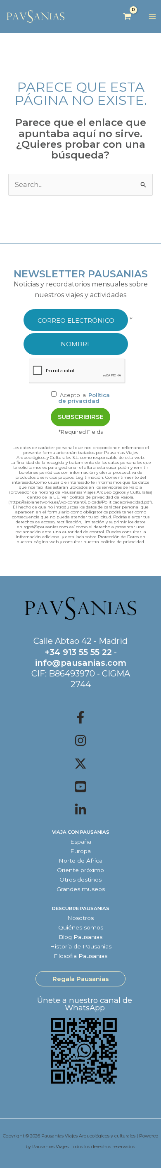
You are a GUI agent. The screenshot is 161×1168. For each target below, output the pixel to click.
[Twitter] (80, 763)
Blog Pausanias (80, 937)
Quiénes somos (80, 927)
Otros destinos (80, 879)
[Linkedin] (80, 809)
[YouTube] (80, 786)
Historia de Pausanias (80, 946)
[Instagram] (80, 740)
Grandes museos (81, 889)
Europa (80, 851)
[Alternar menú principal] (152, 17)
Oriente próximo (80, 870)
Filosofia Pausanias (80, 956)
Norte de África (80, 860)
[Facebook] (80, 717)
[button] (80, 978)
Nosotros (80, 918)
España (80, 841)
